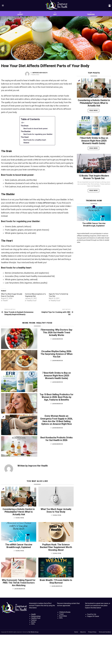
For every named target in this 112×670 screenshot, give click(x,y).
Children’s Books (64, 612)
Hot (55, 14)
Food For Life (91, 614)
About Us (83, 632)
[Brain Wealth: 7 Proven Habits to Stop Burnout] (56, 567)
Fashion (34, 620)
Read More (93, 110)
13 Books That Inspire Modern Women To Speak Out (94, 177)
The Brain (24, 126)
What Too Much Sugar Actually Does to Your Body (56, 510)
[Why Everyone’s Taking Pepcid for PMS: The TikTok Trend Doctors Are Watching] (18, 567)
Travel (61, 614)
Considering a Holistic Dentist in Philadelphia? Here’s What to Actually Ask (19, 512)
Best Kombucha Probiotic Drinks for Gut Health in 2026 (56, 438)
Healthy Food (44, 323)
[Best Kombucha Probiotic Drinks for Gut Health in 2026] (19, 446)
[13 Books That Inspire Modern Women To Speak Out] (94, 163)
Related (26, 143)
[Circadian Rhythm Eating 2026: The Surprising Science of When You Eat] (19, 360)
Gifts (33, 624)
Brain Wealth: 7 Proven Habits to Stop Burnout (56, 581)
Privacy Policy (92, 632)
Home (76, 632)
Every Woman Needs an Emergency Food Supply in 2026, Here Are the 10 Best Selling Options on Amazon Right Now (56, 420)
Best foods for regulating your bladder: (38, 134)
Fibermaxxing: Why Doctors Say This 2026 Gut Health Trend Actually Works (56, 332)
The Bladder (26, 131)
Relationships (36, 616)
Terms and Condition (105, 632)
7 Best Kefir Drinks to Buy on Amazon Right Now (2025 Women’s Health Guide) (56, 375)
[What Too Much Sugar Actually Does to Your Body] (56, 497)
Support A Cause (93, 616)
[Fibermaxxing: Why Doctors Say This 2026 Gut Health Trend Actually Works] (19, 338)
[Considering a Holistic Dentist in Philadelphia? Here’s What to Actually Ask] (18, 497)
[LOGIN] (109, 5)
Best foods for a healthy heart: (35, 140)
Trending (91, 14)
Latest (20, 14)
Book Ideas (63, 616)
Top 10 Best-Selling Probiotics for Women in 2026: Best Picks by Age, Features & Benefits (56, 397)
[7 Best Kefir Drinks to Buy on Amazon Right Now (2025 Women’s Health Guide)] (19, 382)
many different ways (47, 203)
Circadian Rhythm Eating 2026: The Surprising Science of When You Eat (57, 354)
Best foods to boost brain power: (36, 129)
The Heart (25, 137)
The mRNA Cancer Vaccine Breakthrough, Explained (18, 546)
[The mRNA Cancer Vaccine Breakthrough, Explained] (18, 532)
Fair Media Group (33, 632)
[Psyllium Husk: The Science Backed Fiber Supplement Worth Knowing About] (56, 532)
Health (33, 614)
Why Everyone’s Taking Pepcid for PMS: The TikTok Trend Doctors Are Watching (18, 583)
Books (33, 622)
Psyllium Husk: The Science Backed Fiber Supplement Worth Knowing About (56, 547)
